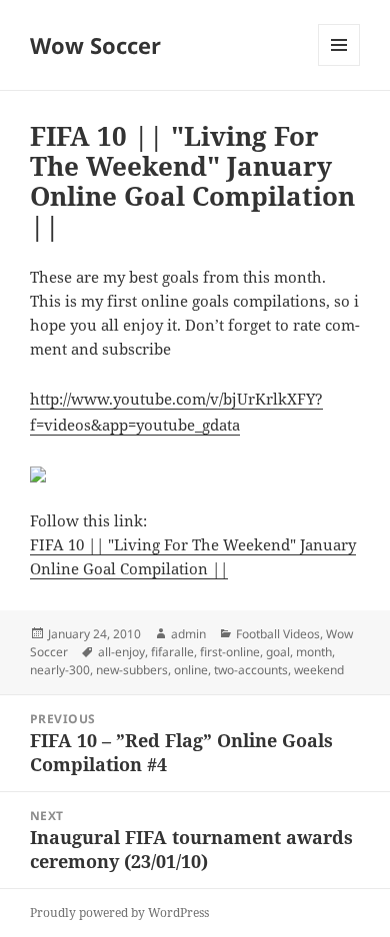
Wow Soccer (95, 45)
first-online (230, 651)
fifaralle (172, 651)
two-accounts (251, 669)
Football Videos (278, 633)
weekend (319, 669)
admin (188, 633)
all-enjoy (121, 651)
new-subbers (132, 669)
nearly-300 (60, 669)
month (314, 651)
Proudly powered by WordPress (119, 912)
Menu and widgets (339, 65)
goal (278, 651)
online (191, 669)
